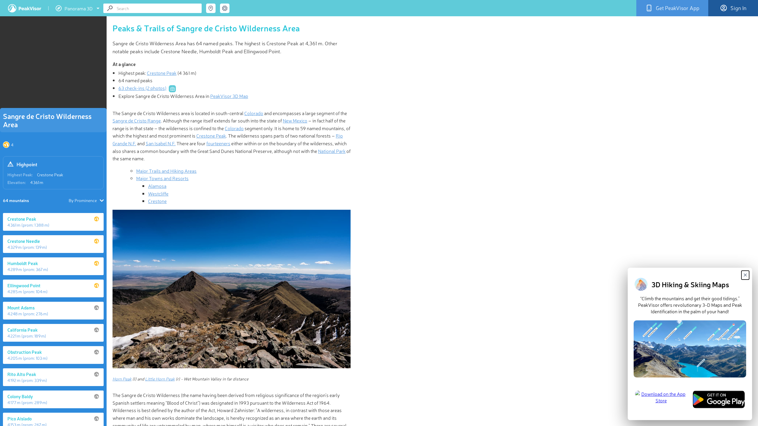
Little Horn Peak (160, 378)
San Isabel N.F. (161, 143)
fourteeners (218, 143)
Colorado (253, 113)
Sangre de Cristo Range (137, 120)
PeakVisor (24, 8)
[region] (53, 64)
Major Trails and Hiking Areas (166, 170)
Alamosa (157, 186)
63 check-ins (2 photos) (142, 88)
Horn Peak (122, 378)
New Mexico (295, 120)
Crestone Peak (50, 174)
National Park (332, 151)
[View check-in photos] (172, 88)
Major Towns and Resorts (162, 178)
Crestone (157, 201)
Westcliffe (158, 193)
